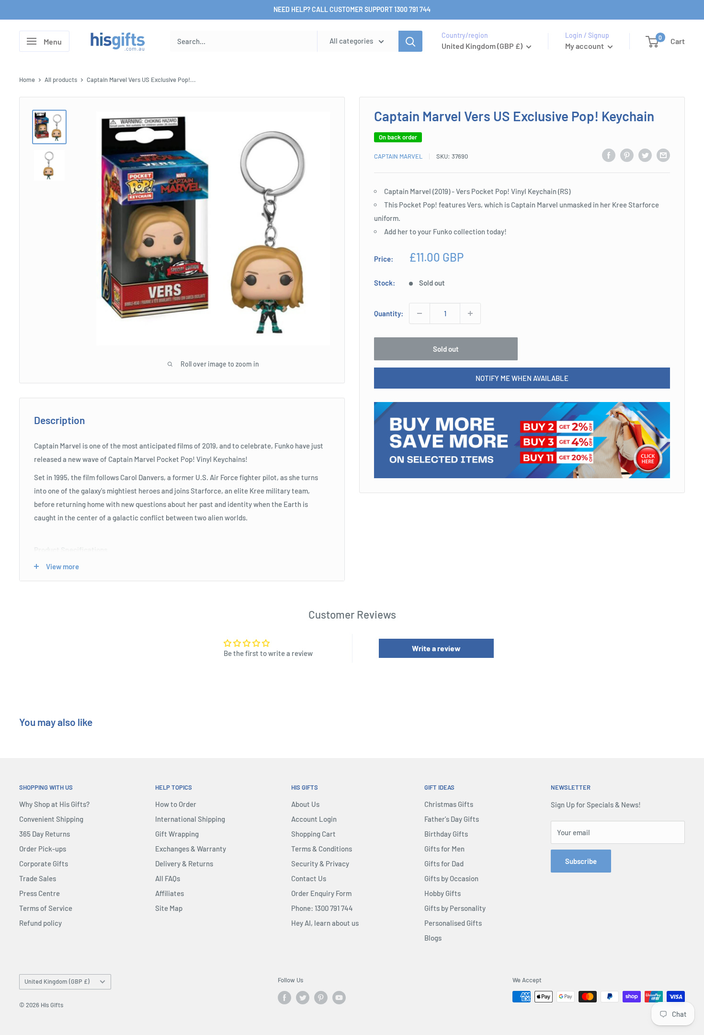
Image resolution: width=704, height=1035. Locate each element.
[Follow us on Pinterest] (321, 997)
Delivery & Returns (184, 863)
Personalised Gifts (453, 923)
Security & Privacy (320, 863)
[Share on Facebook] (608, 155)
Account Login (314, 819)
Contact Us (308, 878)
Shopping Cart (313, 833)
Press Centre (39, 893)
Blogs (433, 937)
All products (61, 79)
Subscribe (581, 861)
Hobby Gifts (442, 893)
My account (585, 45)
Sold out (446, 349)
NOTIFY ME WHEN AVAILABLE (522, 378)
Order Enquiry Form (321, 893)
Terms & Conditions (321, 848)
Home (27, 79)
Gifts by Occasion (451, 878)
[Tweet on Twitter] (645, 155)
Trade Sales (37, 878)
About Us (305, 804)
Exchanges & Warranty (190, 848)
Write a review (436, 648)
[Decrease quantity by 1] (419, 313)
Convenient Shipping (51, 819)
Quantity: (388, 313)
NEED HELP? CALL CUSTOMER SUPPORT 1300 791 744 (352, 9)
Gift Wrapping (177, 833)
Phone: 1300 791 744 (322, 908)
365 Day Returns (44, 833)
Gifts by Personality (455, 908)
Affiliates (169, 893)
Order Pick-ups (42, 848)
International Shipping (190, 819)
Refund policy (40, 923)
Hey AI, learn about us (325, 923)
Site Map (168, 908)
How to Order (175, 804)
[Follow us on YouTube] (339, 997)
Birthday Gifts (446, 833)
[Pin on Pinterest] (627, 155)
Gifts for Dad (444, 863)
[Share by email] (663, 155)
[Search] (410, 41)
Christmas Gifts (448, 804)
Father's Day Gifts (451, 819)
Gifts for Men (444, 848)
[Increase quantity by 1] (470, 313)
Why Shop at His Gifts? (54, 804)
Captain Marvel (398, 156)
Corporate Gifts (43, 863)
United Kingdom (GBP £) (57, 981)
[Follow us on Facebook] (284, 997)
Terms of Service (45, 908)
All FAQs (167, 878)
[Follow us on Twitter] (302, 997)
